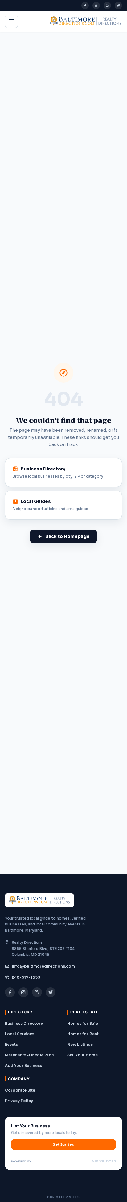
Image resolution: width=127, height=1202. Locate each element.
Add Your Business (23, 1065)
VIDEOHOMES (104, 1161)
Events (11, 1044)
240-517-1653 (26, 977)
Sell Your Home (82, 1055)
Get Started (63, 1144)
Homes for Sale (82, 1023)
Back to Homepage (67, 536)
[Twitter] (118, 5)
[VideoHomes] (107, 5)
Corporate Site (20, 1090)
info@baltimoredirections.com (43, 966)
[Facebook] (85, 5)
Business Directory (24, 1023)
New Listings (80, 1044)
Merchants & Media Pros (29, 1055)
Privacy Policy (19, 1100)
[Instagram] (96, 5)
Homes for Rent (83, 1034)
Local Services (19, 1034)
